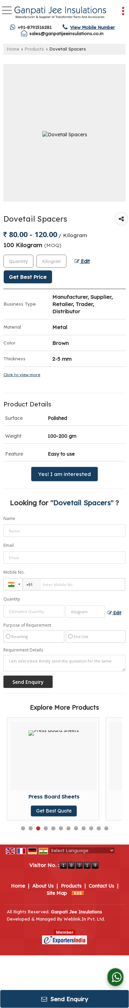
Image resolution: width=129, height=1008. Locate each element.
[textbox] (51, 261)
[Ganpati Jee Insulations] (60, 12)
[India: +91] (13, 584)
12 (106, 828)
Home (13, 49)
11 (99, 828)
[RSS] (78, 893)
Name (9, 518)
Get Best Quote (54, 811)
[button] (92, 27)
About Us (43, 886)
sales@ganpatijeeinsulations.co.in (66, 33)
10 (91, 828)
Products (34, 49)
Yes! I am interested (64, 474)
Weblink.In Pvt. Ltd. (84, 919)
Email (8, 545)
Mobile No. (14, 572)
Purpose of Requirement (27, 625)
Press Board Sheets (53, 796)
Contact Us (101, 886)
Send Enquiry (68, 998)
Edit (84, 261)
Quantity (11, 599)
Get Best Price (28, 277)
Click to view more (21, 374)
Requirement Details (23, 650)
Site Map (57, 893)
